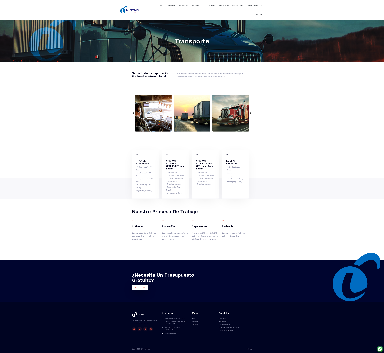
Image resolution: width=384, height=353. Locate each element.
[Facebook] (134, 329)
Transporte (171, 5)
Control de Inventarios (254, 5)
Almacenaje (183, 5)
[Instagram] (151, 329)
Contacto (259, 14)
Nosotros (211, 5)
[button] (133, 113)
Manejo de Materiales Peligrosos (230, 5)
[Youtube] (145, 329)
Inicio (161, 5)
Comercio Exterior (198, 5)
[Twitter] (140, 329)
